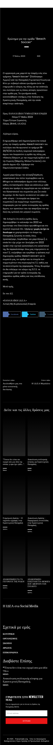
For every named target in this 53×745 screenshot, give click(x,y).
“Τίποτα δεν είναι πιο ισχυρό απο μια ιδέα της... (25, 669)
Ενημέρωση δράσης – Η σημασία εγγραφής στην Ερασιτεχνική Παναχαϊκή (13, 520)
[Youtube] (35, 616)
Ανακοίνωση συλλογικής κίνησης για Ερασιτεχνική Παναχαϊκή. (38, 462)
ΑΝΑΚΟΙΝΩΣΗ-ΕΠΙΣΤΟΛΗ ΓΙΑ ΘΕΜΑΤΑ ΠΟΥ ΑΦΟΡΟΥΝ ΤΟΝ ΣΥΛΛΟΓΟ (39, 583)
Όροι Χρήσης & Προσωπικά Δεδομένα (32, 741)
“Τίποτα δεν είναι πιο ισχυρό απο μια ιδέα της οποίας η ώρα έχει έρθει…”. (13, 462)
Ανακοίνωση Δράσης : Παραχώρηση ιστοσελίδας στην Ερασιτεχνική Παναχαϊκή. (38, 522)
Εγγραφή (26, 721)
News (5, 470)
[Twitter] (26, 616)
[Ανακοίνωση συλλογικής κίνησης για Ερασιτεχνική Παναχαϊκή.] (39, 436)
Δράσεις (5, 529)
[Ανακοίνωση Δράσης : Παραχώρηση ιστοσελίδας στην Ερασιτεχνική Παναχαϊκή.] (39, 494)
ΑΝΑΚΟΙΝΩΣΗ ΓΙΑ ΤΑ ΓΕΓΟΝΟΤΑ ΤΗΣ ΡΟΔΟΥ (14, 580)
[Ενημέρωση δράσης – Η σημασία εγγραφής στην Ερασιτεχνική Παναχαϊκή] (14, 494)
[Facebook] (7, 616)
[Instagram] (16, 616)
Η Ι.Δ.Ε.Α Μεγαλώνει (41, 383)
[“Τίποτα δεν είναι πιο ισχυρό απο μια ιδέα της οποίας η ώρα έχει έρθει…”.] (14, 436)
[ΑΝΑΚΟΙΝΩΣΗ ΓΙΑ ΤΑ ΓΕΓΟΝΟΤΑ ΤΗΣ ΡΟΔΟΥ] (14, 555)
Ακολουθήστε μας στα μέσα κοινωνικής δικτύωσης (12, 386)
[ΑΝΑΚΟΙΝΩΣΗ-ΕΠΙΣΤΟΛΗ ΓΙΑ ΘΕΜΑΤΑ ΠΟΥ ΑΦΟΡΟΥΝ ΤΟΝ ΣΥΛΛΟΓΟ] (39, 555)
